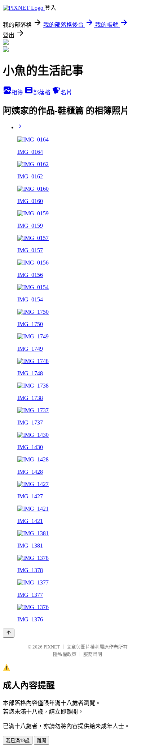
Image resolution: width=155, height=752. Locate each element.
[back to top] (8, 633)
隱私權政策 (64, 654)
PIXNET (52, 647)
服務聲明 (92, 654)
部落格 (42, 92)
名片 (66, 92)
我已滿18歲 (18, 740)
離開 (41, 740)
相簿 (18, 92)
